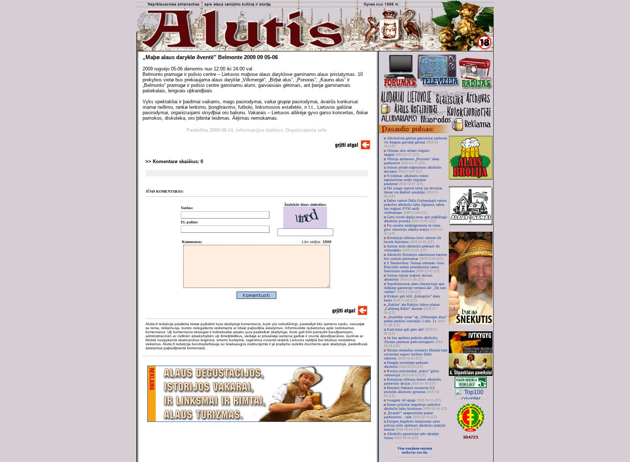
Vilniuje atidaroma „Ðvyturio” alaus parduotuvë (411, 161)
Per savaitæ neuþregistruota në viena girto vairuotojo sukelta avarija (413, 229)
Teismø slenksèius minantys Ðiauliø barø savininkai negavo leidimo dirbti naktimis (415, 354)
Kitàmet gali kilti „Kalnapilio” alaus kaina (412, 298)
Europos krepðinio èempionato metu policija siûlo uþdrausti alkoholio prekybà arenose (414, 425)
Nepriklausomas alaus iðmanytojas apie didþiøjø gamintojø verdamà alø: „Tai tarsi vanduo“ (415, 288)
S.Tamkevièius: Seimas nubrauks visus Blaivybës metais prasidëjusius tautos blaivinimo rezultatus (414, 267)
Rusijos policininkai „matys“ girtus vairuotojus (411, 373)
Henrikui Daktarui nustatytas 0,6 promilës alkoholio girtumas (412, 392)
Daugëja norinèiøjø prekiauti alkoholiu (406, 365)
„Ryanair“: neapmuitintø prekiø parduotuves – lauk (410, 415)
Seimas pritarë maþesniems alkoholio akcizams (413, 169)
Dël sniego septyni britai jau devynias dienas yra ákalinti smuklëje (413, 192)
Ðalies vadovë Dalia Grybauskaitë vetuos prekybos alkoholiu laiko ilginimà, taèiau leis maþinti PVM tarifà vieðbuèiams (415, 207)
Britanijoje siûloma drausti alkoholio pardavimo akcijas (412, 381)
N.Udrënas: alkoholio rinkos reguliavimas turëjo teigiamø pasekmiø (406, 180)
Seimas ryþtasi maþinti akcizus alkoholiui (408, 277)
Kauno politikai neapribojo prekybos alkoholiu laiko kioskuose (415, 407)
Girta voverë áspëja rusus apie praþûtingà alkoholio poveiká (415, 219)
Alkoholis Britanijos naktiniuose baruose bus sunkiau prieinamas (415, 257)
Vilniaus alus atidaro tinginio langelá (406, 153)
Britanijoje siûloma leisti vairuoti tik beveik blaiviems (412, 240)
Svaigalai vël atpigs (414, 400)
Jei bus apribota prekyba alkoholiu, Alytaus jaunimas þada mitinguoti (413, 342)
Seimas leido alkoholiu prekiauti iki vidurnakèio (412, 248)
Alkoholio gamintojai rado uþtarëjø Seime (411, 436)
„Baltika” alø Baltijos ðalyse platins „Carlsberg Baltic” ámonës (412, 309)
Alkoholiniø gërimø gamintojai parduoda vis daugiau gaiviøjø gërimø (415, 142)
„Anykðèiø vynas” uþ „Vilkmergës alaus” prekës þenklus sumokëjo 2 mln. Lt (415, 321)
